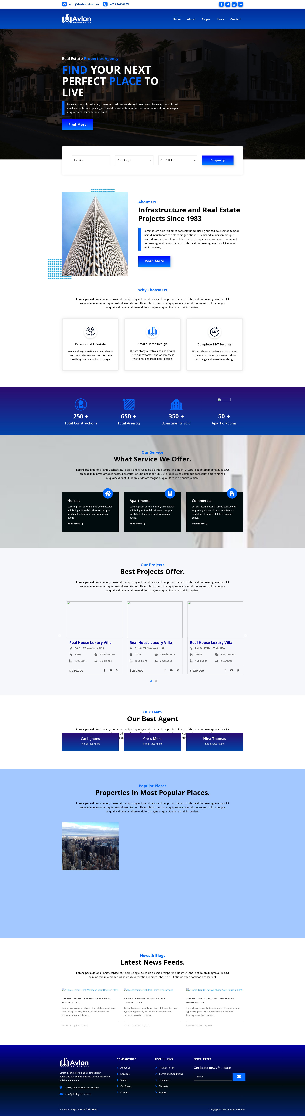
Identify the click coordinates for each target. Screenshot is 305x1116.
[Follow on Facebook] (221, 4)
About (191, 19)
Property (217, 160)
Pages (206, 19)
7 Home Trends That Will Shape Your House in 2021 (86, 1001)
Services (125, 1073)
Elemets (163, 1086)
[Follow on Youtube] (110, 670)
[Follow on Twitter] (227, 4)
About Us (125, 1067)
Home (177, 19)
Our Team (125, 1086)
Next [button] (245, 635)
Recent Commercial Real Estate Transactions (144, 1001)
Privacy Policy (166, 1067)
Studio (123, 1080)
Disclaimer (165, 1080)
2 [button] (156, 681)
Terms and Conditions (171, 1073)
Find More (77, 125)
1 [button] (151, 681)
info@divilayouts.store (84, 4)
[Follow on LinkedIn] (240, 4)
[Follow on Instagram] (234, 4)
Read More (154, 261)
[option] (94, 637)
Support (163, 1092)
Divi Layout (92, 1109)
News (220, 19)
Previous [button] (59, 635)
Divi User (69, 1025)
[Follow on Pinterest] (117, 670)
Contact (236, 19)
